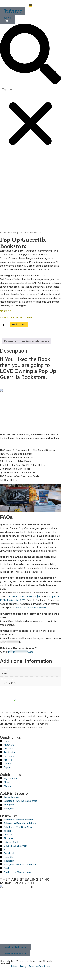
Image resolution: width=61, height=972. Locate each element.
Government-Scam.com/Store (29, 607)
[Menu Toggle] (30, 5)
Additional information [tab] (35, 340)
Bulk (10, 232)
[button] (30, 55)
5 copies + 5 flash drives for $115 (23, 596)
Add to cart (19, 324)
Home (3, 232)
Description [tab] (11, 340)
